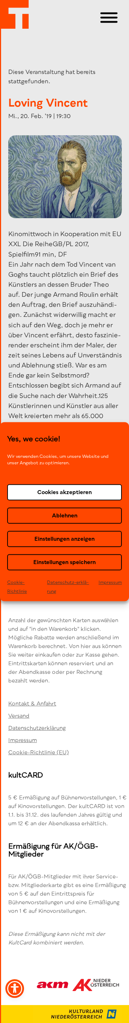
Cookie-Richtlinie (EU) (38, 752)
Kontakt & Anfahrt (32, 703)
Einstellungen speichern (64, 562)
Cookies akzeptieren (64, 492)
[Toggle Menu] (109, 18)
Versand (18, 715)
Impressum (110, 582)
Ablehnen (64, 515)
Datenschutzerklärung (37, 727)
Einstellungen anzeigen (64, 538)
